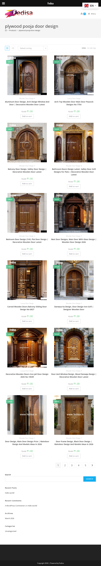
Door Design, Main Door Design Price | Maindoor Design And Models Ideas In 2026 (27, 442)
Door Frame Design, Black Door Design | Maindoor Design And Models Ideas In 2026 (73, 442)
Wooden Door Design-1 (27, 438)
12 (88, 48)
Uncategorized (10, 531)
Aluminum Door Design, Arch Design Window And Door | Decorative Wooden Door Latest (27, 103)
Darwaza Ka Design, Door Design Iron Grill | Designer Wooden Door (73, 308)
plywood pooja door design (29, 30)
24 (91, 48)
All (94, 48)
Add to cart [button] (27, 116)
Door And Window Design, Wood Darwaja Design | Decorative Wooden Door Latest (73, 375)
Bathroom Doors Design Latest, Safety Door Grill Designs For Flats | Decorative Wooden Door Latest (74, 172)
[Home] (6, 30)
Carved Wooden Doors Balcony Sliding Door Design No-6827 (27, 308)
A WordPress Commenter (15, 505)
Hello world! (9, 493)
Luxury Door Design (73, 98)
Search (8, 474)
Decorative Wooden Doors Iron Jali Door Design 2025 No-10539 (27, 375)
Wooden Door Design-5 (74, 303)
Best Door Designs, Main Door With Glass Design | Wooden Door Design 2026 (73, 240)
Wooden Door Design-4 (27, 98)
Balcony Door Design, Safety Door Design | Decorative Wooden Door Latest (27, 170)
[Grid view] (7, 48)
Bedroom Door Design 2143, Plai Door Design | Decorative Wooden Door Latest (27, 240)
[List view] (13, 48)
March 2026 (9, 518)
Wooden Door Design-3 (27, 236)
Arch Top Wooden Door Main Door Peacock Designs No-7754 (73, 103)
